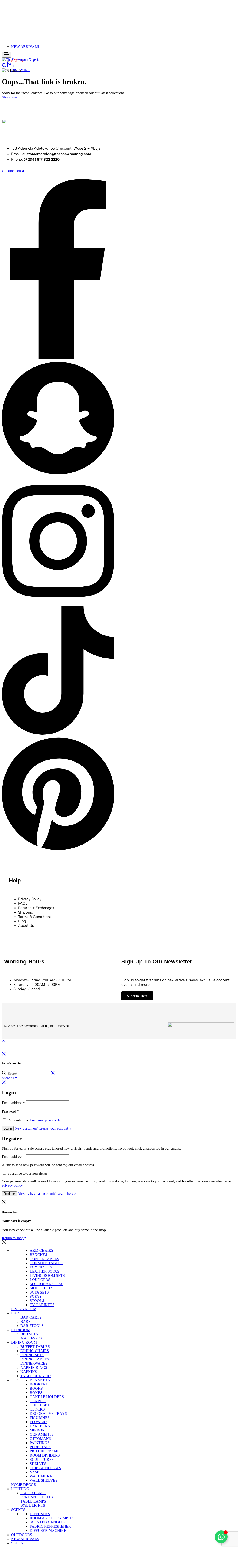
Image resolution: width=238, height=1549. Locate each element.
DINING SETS (32, 1355)
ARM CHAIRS (41, 1250)
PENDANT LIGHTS (36, 1497)
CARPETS (38, 1401)
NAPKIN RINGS (33, 1367)
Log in (8, 1128)
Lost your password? (45, 1120)
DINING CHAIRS (34, 1351)
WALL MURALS (43, 1476)
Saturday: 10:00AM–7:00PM (37, 984)
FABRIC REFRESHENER (50, 1526)
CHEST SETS (41, 1405)
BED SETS (29, 1334)
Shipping (25, 912)
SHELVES (38, 1464)
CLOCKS (37, 1409)
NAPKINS (28, 1372)
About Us (26, 925)
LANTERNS (40, 1426)
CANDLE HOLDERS (47, 1397)
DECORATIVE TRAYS (48, 1413)
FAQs (22, 903)
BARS (25, 1321)
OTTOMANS (40, 1439)
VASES (35, 1472)
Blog (22, 921)
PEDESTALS (40, 1447)
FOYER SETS (41, 1267)
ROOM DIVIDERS (45, 1455)
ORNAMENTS (41, 1434)
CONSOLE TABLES (46, 1263)
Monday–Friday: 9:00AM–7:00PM (42, 980)
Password (10, 1111)
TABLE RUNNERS (35, 1376)
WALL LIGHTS (32, 1505)
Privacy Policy (29, 899)
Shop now (9, 97)
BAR (15, 1313)
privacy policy (12, 1185)
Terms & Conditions (35, 916)
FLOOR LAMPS (33, 1493)
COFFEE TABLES (44, 1259)
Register (9, 1193)
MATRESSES (31, 1338)
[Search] (4, 66)
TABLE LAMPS (33, 1501)
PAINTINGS (40, 1443)
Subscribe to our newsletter (27, 1173)
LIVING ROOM (23, 1309)
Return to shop (13, 1238)
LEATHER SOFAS (44, 1271)
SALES (17, 1543)
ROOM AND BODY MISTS (52, 1518)
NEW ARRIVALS (25, 47)
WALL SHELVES (43, 1480)
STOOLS (37, 1301)
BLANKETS (40, 1380)
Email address (13, 1103)
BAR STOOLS (32, 1326)
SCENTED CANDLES (48, 1522)
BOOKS (36, 1388)
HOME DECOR (23, 1485)
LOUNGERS (40, 1280)
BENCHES (38, 1255)
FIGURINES (40, 1418)
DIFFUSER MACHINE (48, 1531)
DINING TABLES (34, 1359)
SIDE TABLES (41, 1288)
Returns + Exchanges (36, 908)
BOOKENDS (40, 1384)
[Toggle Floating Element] (221, 1536)
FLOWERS (38, 1422)
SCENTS (18, 1510)
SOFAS (35, 1296)
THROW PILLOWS (45, 1468)
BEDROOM (20, 1330)
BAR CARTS (30, 1317)
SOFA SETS (39, 1292)
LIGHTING (20, 1489)
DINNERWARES (33, 1363)
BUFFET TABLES (35, 1347)
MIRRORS (38, 1430)
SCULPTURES (42, 1459)
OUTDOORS (21, 1535)
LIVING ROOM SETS (47, 1275)
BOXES (36, 1393)
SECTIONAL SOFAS (46, 1284)
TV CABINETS (42, 1305)
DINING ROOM (24, 1342)
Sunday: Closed (26, 989)
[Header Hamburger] (6, 55)
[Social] (58, 358)
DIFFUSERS (40, 1514)
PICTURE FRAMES (46, 1451)
